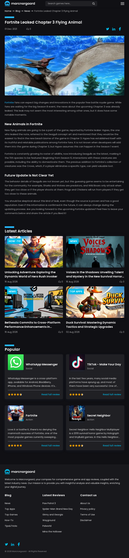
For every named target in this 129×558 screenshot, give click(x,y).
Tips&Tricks (11, 525)
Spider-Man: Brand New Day (57, 509)
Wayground (48, 520)
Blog (18, 11)
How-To (9, 520)
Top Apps (10, 509)
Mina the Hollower (52, 531)
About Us (85, 503)
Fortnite (9, 102)
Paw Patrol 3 (49, 503)
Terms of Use (87, 514)
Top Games (11, 514)
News (27, 11)
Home (8, 11)
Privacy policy (87, 509)
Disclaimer (86, 520)
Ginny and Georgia (52, 514)
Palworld (46, 525)
